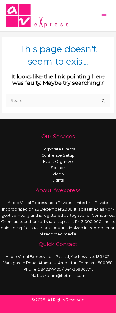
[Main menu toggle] (104, 15)
